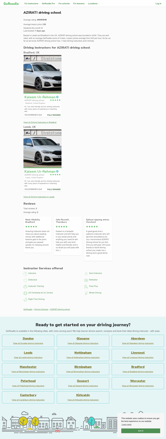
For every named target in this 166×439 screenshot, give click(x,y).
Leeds (28, 353)
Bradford (137, 367)
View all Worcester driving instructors (138, 385)
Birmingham (83, 367)
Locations (92, 3)
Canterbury (28, 395)
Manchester (28, 367)
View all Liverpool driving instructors (137, 357)
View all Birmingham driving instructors (83, 371)
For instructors (31, 3)
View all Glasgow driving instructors (83, 343)
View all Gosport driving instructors (83, 385)
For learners (78, 3)
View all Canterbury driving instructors (28, 399)
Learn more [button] (126, 424)
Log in (158, 3)
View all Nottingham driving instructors (83, 357)
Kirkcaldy (83, 395)
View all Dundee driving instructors (28, 343)
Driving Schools (41, 309)
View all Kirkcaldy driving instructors (83, 399)
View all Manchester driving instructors (28, 371)
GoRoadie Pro (48, 3)
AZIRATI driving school (60, 309)
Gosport (83, 381)
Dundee (28, 338)
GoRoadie (27, 309)
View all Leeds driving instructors (28, 357)
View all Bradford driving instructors (138, 371)
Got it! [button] (140, 431)
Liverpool (138, 353)
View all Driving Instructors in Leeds (38, 196)
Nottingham (83, 353)
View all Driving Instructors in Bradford (39, 122)
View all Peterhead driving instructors (28, 385)
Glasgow (83, 338)
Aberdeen (138, 338)
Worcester (137, 381)
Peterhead (28, 381)
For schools (64, 3)
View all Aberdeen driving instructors (138, 343)
